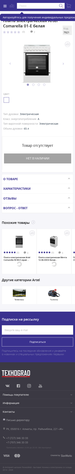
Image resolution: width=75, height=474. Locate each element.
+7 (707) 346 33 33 (17, 442)
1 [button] (28, 85)
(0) (23, 31)
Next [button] (63, 63)
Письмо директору (17, 420)
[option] (36, 63)
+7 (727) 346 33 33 (17, 438)
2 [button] (33, 85)
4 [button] (44, 85)
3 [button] (39, 85)
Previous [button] (10, 63)
